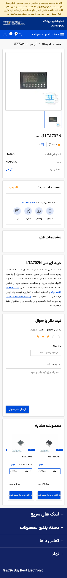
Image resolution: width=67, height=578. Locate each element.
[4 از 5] (53, 336)
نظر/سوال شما (53, 364)
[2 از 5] (43, 336)
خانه (58, 44)
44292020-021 (28, 202)
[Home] (14, 24)
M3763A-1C (54, 456)
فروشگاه (46, 44)
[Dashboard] (5, 35)
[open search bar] (20, 35)
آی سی (33, 44)
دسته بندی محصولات (45, 34)
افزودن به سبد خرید (48, 495)
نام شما (57, 346)
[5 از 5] (58, 336)
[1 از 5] (37, 336)
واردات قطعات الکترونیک (18, 296)
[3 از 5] (48, 336)
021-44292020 (57, 26)
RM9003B (27, 456)
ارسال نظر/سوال (17, 409)
